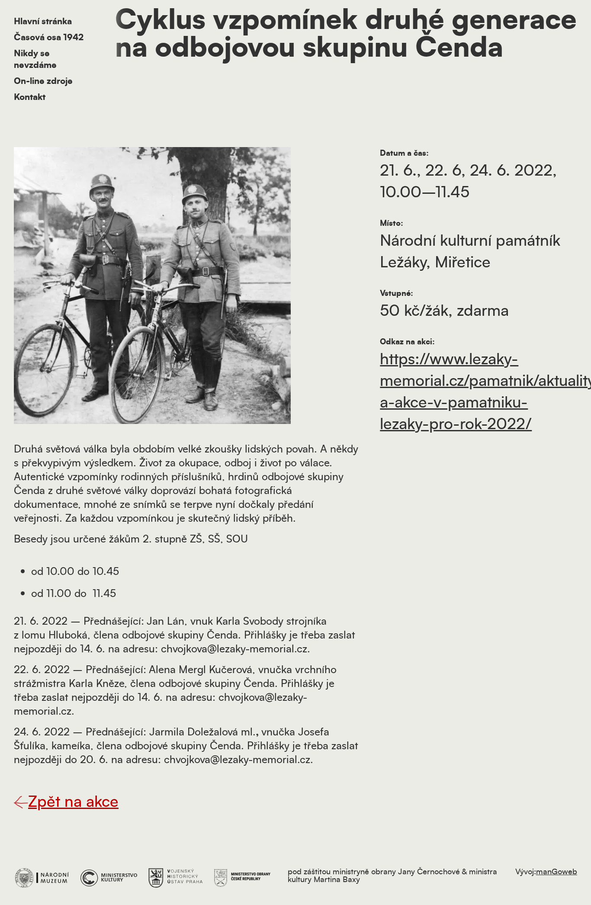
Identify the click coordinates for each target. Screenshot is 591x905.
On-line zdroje (43, 81)
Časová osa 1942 (49, 37)
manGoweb (556, 872)
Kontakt (29, 97)
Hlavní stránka (43, 21)
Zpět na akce (73, 802)
